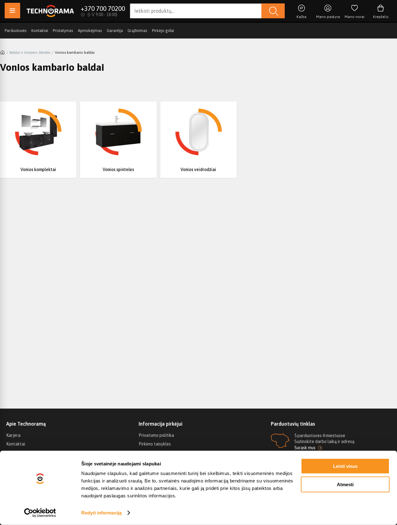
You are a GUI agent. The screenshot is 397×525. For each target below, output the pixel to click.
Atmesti (345, 484)
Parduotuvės (16, 30)
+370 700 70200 (103, 8)
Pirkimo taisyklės (155, 443)
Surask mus (304, 447)
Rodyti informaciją (101, 512)
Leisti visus (345, 466)
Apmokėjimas (90, 30)
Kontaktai (39, 30)
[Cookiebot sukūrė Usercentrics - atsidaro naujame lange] (40, 513)
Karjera (13, 435)
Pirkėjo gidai (163, 30)
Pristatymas (63, 30)
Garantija (115, 30)
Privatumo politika (156, 435)
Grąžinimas (137, 30)
